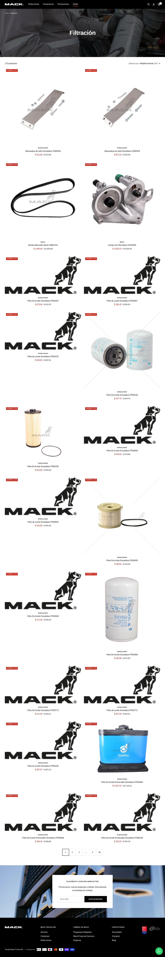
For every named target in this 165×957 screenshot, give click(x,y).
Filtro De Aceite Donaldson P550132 (122, 395)
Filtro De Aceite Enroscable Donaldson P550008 (43, 838)
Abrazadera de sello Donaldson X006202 (43, 151)
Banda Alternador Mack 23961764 (43, 245)
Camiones (45, 936)
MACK (43, 242)
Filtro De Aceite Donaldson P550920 (122, 451)
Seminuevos (48, 4)
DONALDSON (43, 148)
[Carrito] (159, 4)
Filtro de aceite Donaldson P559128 (43, 766)
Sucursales (117, 932)
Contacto (116, 936)
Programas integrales (82, 932)
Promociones (63, 4)
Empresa (77, 940)
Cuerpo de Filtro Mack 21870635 (122, 245)
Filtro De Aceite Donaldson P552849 (43, 616)
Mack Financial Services (83, 936)
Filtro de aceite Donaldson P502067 (122, 301)
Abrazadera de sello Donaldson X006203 (122, 151)
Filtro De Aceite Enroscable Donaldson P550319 (122, 838)
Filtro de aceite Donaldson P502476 (43, 356)
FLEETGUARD (122, 834)
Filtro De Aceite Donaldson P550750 (43, 466)
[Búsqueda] (148, 4)
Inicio (7, 13)
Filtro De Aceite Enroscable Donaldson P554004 (122, 782)
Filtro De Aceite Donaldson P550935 (122, 560)
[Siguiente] (99, 852)
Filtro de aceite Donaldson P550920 (43, 522)
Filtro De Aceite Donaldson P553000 (122, 655)
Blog (114, 940)
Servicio (44, 932)
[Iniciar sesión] (154, 4)
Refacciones (33, 4)
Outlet (75, 4)
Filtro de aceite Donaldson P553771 (122, 710)
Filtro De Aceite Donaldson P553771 (43, 710)
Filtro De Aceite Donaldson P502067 (43, 301)
